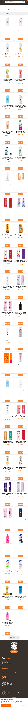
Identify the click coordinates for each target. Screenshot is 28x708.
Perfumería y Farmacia (10, 7)
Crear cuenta (4, 679)
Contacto (4, 686)
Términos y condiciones (7, 664)
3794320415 (10, 672)
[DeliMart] (3, 1)
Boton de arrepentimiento (7, 688)
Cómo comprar (5, 677)
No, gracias (24, 705)
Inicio (2, 7)
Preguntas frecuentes (6, 685)
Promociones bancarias (7, 683)
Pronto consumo (5, 682)
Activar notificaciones (6, 705)
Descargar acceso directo (7, 684)
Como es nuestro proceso (7, 663)
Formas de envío (5, 678)
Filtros (7, 13)
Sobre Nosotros (5, 662)
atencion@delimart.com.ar (9, 670)
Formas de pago (5, 681)
